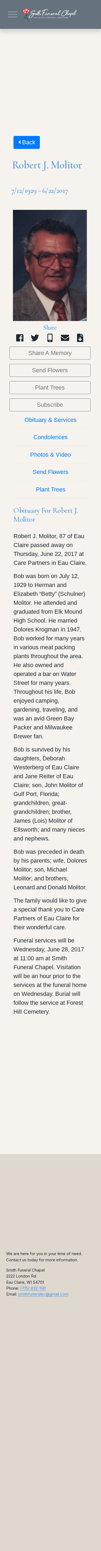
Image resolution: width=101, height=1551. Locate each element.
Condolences (50, 437)
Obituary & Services (50, 419)
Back (27, 142)
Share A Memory (50, 353)
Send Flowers (50, 370)
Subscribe (50, 404)
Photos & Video (50, 454)
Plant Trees (50, 387)
